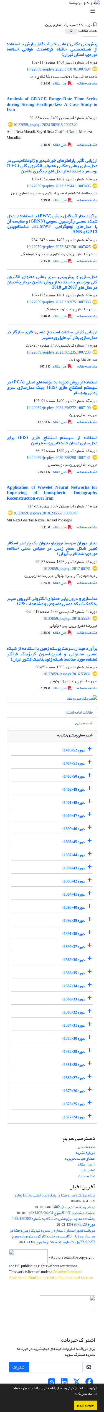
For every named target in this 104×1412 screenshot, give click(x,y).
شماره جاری (84, 723)
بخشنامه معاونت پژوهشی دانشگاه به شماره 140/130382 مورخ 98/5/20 (53, 1221)
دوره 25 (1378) (73, 1104)
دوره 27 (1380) (73, 1078)
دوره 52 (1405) (73, 750)
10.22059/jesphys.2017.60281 (67, 568)
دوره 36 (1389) (73, 960)
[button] (72, 1394)
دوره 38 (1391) (73, 933)
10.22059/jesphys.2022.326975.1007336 (59, 302)
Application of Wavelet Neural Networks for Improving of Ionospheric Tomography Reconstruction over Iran (52, 492)
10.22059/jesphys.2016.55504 (67, 618)
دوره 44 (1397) (73, 855)
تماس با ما (87, 1170)
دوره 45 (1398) (73, 842)
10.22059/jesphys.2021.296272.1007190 (59, 408)
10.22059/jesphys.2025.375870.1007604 (59, 69)
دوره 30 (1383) (73, 1038)
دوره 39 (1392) (73, 920)
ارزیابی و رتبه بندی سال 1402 (73, 1207)
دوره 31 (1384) (73, 1025)
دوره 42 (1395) (73, 881)
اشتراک (19, 1367)
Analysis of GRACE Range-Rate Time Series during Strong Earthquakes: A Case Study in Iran (52, 104)
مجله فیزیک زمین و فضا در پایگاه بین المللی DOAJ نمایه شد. (55, 1198)
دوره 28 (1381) (73, 1064)
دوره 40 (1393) (73, 907)
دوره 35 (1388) (73, 973)
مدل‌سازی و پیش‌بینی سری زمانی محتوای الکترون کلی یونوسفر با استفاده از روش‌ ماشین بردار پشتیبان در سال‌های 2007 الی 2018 (52, 281)
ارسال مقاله (86, 1164)
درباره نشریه (85, 1152)
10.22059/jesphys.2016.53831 (67, 674)
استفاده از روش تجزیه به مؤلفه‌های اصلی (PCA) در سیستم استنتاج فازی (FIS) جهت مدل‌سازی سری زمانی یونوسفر (52, 387)
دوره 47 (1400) (73, 815)
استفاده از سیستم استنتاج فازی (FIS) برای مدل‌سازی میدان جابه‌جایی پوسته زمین (52, 440)
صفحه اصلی (86, 1146)
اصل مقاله (54, 83)
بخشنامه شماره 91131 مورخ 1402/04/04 (64, 1213)
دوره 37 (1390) (73, 947)
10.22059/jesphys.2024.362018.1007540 (45, 125)
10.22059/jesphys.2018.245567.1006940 (45, 513)
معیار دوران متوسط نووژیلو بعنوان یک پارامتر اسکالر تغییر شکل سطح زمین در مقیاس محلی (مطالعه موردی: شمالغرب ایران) (52, 548)
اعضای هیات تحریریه (80, 1158)
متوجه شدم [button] (85, 1405)
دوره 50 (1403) (73, 776)
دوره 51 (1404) (73, 763)
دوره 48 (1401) (73, 802)
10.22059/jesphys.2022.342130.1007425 (59, 247)
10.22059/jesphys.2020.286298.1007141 (59, 457)
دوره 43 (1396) (73, 868)
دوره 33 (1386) (73, 999)
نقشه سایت (86, 1176)
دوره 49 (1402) (73, 789)
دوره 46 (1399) (73, 829)
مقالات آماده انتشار (79, 712)
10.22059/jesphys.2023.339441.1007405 (59, 186)
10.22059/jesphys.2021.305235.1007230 (59, 352)
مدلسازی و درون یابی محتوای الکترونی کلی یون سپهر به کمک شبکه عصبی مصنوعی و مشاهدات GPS (52, 601)
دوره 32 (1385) (73, 1012)
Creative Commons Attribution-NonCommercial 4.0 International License (51, 1275)
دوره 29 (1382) (73, 1051)
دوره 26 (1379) (73, 1091)
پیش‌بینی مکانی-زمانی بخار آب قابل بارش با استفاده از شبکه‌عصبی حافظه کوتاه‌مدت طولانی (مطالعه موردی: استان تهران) (52, 49)
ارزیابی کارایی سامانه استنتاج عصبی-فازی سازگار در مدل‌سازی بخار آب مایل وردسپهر (52, 334)
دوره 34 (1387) (73, 986)
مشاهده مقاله (87, 83)
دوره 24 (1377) (73, 1117)
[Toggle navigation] (54, 11)
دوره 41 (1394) (73, 894)
